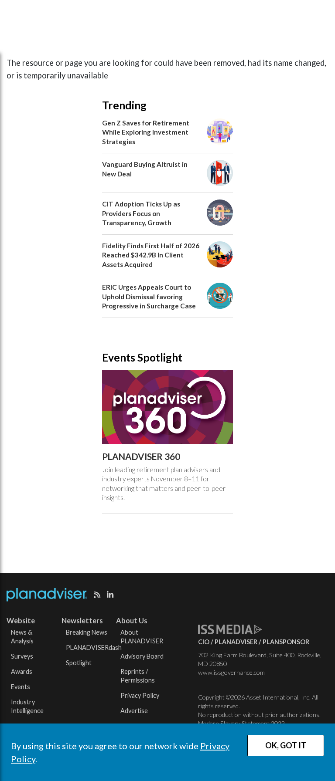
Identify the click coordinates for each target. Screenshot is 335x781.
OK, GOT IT (285, 745)
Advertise (134, 710)
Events (20, 686)
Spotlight (79, 662)
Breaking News (86, 632)
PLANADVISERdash (94, 647)
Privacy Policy (139, 695)
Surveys (22, 656)
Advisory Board (142, 656)
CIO (203, 642)
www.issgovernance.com (231, 672)
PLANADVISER (236, 642)
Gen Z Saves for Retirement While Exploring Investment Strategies (145, 132)
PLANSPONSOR (286, 642)
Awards (21, 671)
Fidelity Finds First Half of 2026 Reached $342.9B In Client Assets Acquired (150, 255)
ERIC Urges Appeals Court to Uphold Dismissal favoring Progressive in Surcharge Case (149, 296)
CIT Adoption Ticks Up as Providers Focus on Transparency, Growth (141, 213)
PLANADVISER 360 (141, 456)
